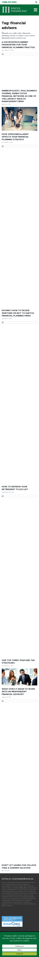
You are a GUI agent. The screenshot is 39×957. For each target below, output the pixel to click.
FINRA (21, 888)
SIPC (25, 888)
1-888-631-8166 (9, 2)
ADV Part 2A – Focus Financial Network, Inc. (18, 879)
